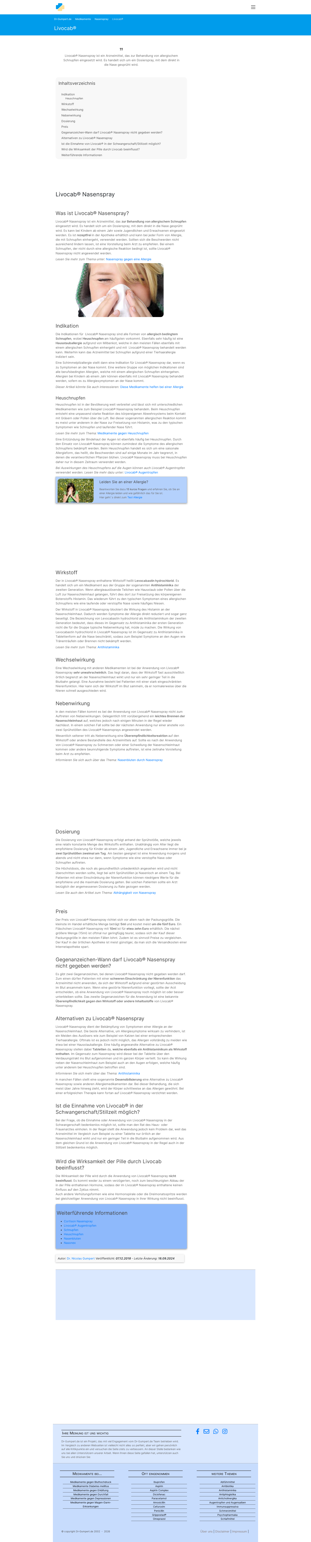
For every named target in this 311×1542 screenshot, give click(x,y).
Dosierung (68, 121)
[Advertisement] (121, 174)
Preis (64, 126)
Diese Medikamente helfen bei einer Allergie (151, 387)
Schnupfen (71, 1230)
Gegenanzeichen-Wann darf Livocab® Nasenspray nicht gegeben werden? (111, 132)
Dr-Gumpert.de (62, 19)
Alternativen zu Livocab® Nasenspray (86, 138)
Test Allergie (134, 497)
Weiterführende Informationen (81, 155)
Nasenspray (102, 19)
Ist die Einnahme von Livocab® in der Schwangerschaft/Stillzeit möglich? (111, 143)
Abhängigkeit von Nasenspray (134, 892)
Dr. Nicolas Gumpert (81, 1258)
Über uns (206, 1531)
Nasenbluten (72, 1238)
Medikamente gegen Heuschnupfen (123, 433)
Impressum (239, 1531)
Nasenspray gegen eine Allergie (128, 259)
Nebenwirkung (71, 115)
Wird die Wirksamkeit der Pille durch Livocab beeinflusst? (100, 149)
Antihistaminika (108, 647)
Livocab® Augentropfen (141, 472)
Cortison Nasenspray (78, 1221)
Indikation (68, 94)
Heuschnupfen (74, 98)
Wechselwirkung (72, 109)
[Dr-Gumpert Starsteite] (60, 7)
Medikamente (83, 19)
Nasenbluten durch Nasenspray (140, 760)
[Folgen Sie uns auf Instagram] (224, 1431)
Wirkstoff (67, 104)
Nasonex (70, 1243)
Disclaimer (222, 1531)
